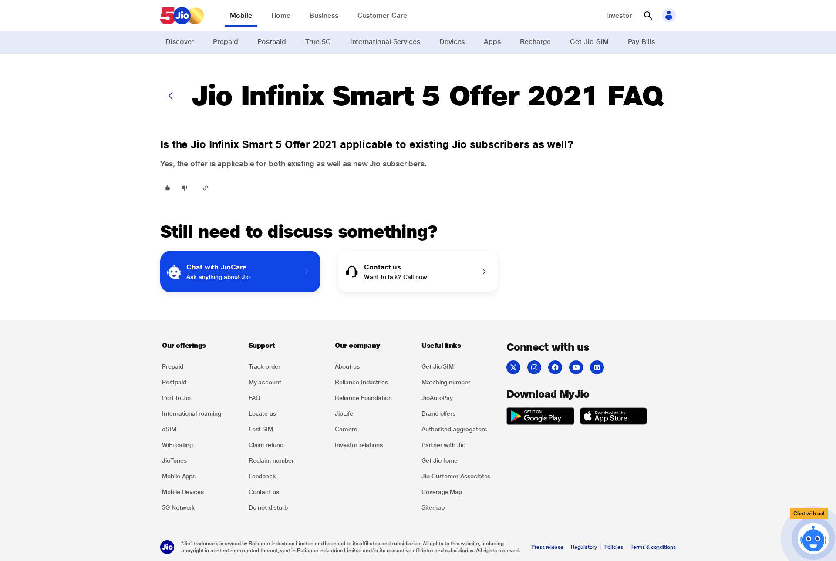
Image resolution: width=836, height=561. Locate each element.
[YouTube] (576, 367)
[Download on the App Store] (613, 417)
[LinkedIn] (597, 367)
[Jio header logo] (182, 15)
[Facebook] (555, 367)
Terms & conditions (653, 547)
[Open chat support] (813, 536)
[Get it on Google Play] (540, 417)
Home (281, 15)
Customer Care (382, 15)
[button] (647, 15)
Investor (619, 15)
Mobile (241, 15)
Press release (547, 547)
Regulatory (584, 547)
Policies (614, 547)
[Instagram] (534, 367)
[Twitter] (513, 367)
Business (324, 15)
